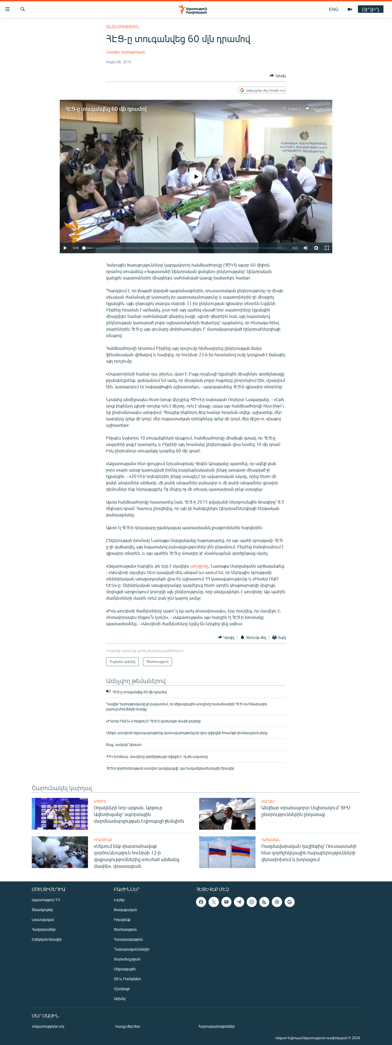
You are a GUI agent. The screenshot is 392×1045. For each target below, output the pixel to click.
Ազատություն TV (46, 899)
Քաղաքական (125, 909)
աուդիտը (199, 565)
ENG (333, 9)
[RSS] (264, 902)
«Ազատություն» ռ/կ (48, 1026)
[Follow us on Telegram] (239, 902)
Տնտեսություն (122, 26)
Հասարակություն (128, 939)
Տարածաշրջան (127, 959)
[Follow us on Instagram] (252, 902)
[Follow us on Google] (290, 902)
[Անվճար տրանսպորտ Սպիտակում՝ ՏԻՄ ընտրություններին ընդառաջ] (227, 814)
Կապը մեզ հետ (127, 1026)
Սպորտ (100, 801)
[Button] (278, 75)
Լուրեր (119, 899)
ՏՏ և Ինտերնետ (127, 978)
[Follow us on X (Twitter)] (214, 902)
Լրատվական (43, 919)
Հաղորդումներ (43, 929)
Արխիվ (119, 998)
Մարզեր (268, 801)
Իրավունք (103, 840)
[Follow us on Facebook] (201, 902)
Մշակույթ (122, 988)
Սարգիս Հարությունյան (125, 52)
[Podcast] (277, 902)
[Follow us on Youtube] (226, 902)
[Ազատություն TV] (350, 9)
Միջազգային (124, 969)
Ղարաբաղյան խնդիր (131, 949)
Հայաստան (270, 840)
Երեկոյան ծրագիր (47, 939)
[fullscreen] (327, 248)
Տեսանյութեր (42, 909)
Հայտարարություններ (216, 1026)
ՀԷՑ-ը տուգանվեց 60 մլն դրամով (106, 108)
